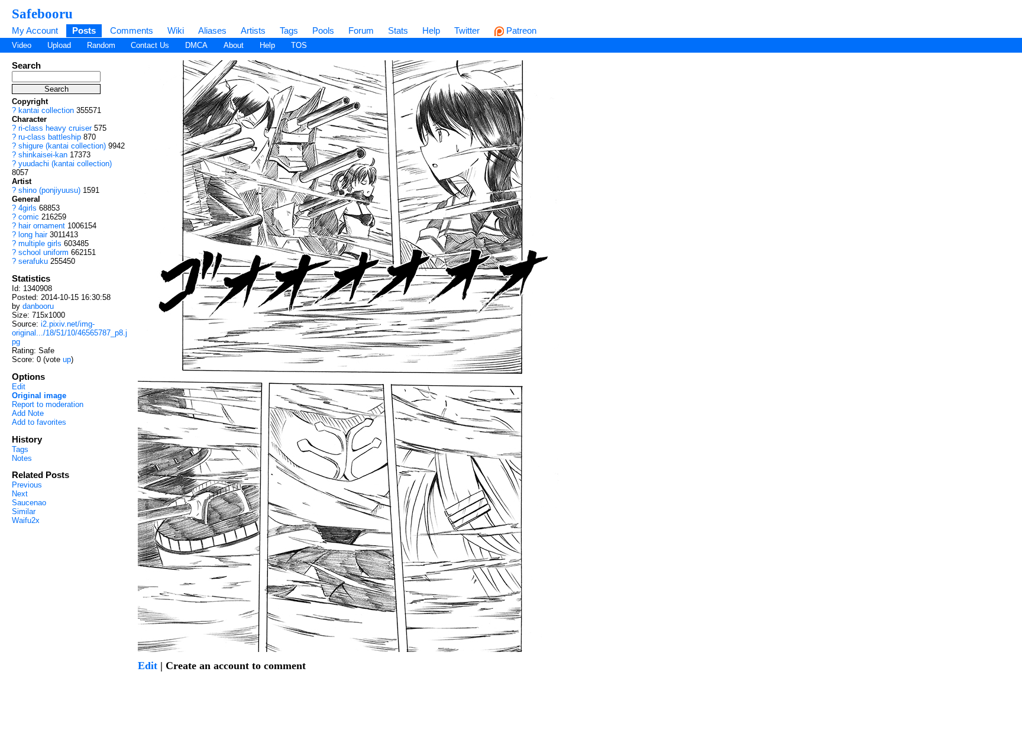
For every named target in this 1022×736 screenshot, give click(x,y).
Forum (361, 30)
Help (431, 30)
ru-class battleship (49, 137)
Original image (39, 395)
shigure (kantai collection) (62, 145)
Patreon (520, 30)
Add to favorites (39, 422)
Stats (398, 30)
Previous (27, 484)
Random (101, 45)
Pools (323, 30)
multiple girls (40, 243)
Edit (18, 386)
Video (21, 45)
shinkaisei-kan (42, 154)
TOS (299, 45)
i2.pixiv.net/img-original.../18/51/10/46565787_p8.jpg (69, 332)
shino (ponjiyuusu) (49, 190)
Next (20, 493)
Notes (22, 458)
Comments (131, 30)
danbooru (38, 306)
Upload (59, 45)
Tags (289, 30)
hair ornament (41, 225)
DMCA (196, 45)
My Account (35, 30)
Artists (253, 30)
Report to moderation (47, 404)
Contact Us (150, 45)
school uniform (43, 252)
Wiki (175, 30)
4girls (27, 208)
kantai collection (46, 110)
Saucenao (29, 502)
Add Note (28, 413)
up (67, 359)
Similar (23, 511)
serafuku (33, 261)
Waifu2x (26, 520)
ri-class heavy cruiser (55, 128)
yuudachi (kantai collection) (65, 163)
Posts (84, 30)
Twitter (467, 30)
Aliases (212, 30)
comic (28, 216)
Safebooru (42, 13)
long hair (32, 234)
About (234, 45)
